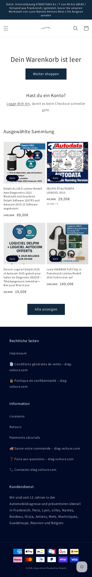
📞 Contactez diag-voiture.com (33, 469)
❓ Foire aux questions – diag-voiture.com (41, 459)
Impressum (18, 353)
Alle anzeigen (46, 309)
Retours (15, 427)
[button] (6, 28)
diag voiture (39, 568)
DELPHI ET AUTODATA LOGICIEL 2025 (60, 190)
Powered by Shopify (56, 568)
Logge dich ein (18, 103)
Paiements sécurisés (24, 437)
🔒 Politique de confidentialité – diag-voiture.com (38, 383)
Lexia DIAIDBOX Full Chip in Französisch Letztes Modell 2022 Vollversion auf (64, 273)
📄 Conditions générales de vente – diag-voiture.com (40, 367)
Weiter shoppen (46, 74)
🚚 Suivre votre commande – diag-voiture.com (44, 448)
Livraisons (17, 416)
